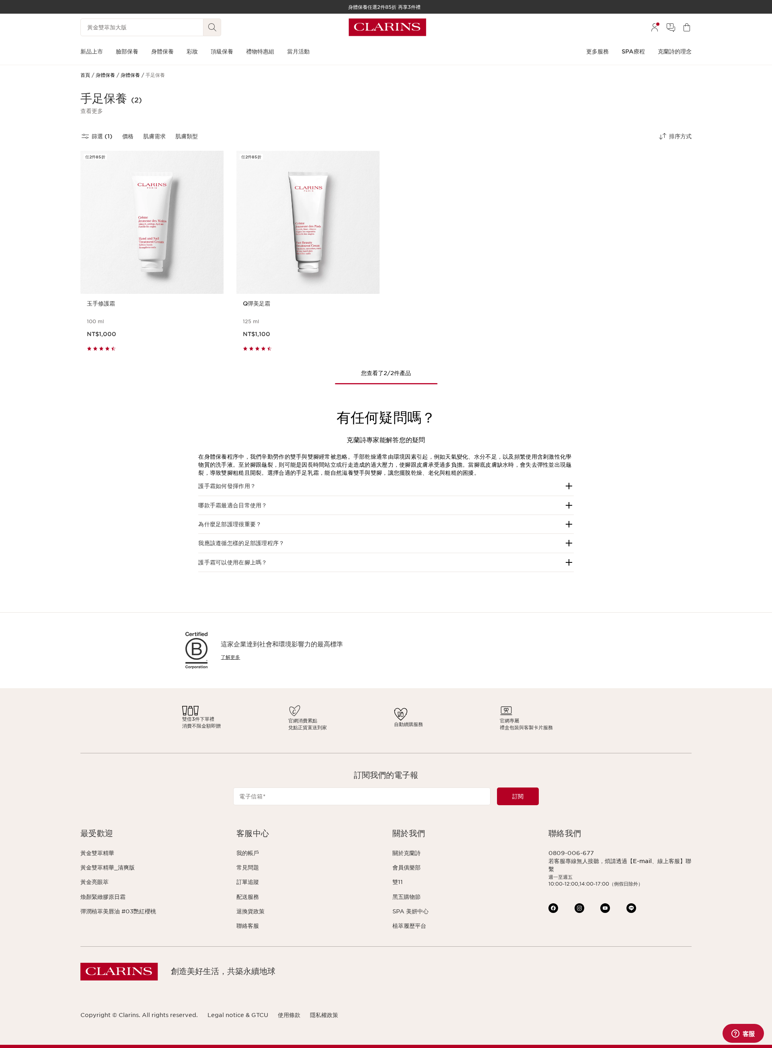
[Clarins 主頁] (387, 27)
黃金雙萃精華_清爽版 (107, 867)
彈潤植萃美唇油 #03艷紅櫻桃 (118, 911)
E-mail (642, 861)
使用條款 (289, 1015)
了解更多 (230, 657)
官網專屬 (509, 721)
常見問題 (247, 867)
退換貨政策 (250, 911)
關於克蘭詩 (406, 853)
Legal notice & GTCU (237, 1015)
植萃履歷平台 (409, 926)
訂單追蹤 (247, 882)
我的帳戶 (247, 853)
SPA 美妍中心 (410, 911)
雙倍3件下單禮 (198, 719)
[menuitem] (654, 27)
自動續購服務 (408, 724)
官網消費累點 (302, 721)
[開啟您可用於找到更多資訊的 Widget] (743, 1034)
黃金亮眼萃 (94, 882)
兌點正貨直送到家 (307, 727)
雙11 (397, 882)
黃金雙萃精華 (97, 853)
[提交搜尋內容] (212, 27)
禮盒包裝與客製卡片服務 (526, 727)
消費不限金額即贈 (201, 726)
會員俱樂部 (406, 867)
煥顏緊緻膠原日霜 (102, 897)
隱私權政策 (324, 1015)
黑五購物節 (406, 897)
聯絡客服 (247, 926)
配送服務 (247, 897)
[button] (91, 111)
